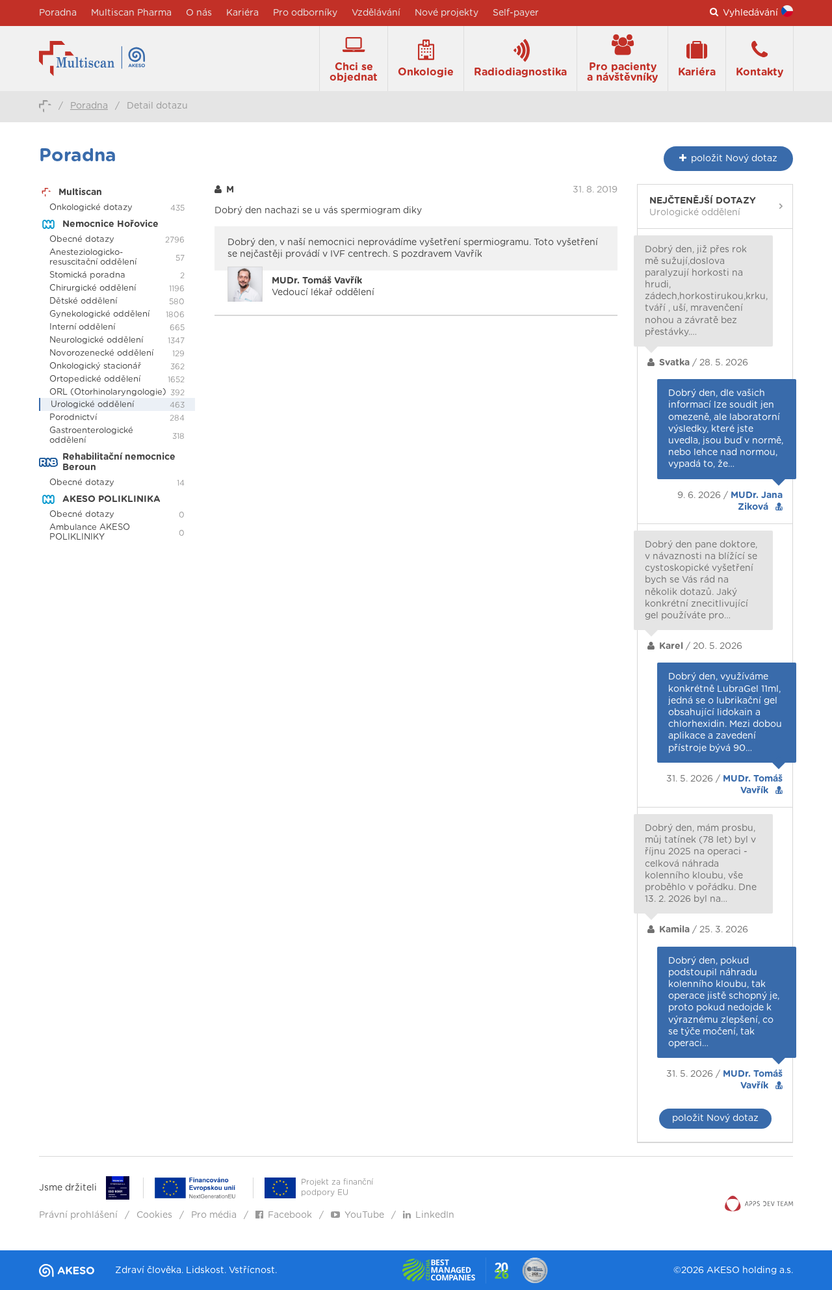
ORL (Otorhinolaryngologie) (107, 392)
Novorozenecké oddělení (101, 353)
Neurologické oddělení (96, 340)
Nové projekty (446, 13)
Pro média (214, 1215)
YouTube (364, 1215)
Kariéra (242, 13)
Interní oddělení (82, 327)
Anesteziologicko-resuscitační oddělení (92, 257)
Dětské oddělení (83, 301)
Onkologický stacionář (95, 366)
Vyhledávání (750, 13)
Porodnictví (73, 418)
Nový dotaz (734, 158)
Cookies (154, 1215)
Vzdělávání (376, 13)
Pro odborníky (305, 13)
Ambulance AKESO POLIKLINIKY (89, 532)
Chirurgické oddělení (92, 288)
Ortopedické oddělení (94, 379)
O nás (199, 13)
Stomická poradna (87, 275)
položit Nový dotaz (715, 1118)
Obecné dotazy (81, 239)
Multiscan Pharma (131, 13)
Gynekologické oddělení (99, 314)
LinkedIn (434, 1215)
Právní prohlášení (78, 1215)
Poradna (58, 13)
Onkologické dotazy (91, 208)
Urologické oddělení (92, 405)
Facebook (290, 1215)
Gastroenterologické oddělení (91, 436)
